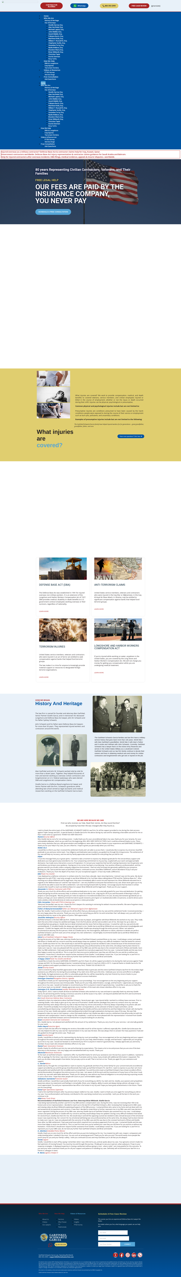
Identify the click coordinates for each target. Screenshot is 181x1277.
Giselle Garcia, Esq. (55, 25)
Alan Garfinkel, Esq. (55, 27)
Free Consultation (51, 77)
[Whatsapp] (140, 1255)
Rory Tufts (52, 126)
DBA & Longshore (51, 63)
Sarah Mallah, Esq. (55, 34)
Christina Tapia (54, 54)
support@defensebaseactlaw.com (62, 1257)
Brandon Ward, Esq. (55, 50)
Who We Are (49, 18)
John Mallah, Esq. (55, 32)
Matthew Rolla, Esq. (55, 38)
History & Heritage (52, 20)
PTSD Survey (50, 72)
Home (43, 83)
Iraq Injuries (49, 66)
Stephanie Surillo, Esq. (56, 43)
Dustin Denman (54, 57)
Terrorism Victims (52, 135)
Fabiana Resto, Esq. (55, 36)
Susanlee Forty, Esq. (56, 45)
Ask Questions (50, 79)
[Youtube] (115, 1255)
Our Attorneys (50, 23)
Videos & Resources (52, 70)
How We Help (49, 61)
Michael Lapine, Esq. (56, 29)
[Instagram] (127, 1255)
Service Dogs (50, 142)
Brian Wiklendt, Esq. (55, 52)
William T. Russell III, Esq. (57, 41)
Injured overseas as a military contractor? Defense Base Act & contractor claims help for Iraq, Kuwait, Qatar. (50, 152)
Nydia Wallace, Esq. (55, 48)
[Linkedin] (134, 1255)
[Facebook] (121, 1255)
